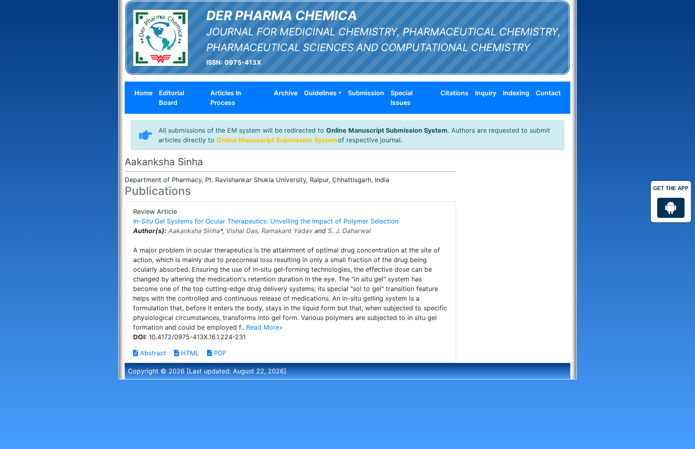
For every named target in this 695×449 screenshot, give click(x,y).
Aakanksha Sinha (194, 231)
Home (143, 93)
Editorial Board (171, 98)
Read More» (264, 327)
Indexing (516, 93)
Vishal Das (242, 231)
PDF (219, 353)
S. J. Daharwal (349, 231)
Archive (286, 93)
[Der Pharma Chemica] (160, 37)
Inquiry (485, 93)
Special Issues (402, 98)
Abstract (152, 353)
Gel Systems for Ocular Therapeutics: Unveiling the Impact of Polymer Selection (266, 221)
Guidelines (320, 93)
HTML (189, 353)
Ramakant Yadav (287, 231)
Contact (548, 93)
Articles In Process (225, 98)
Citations (454, 93)
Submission (366, 93)
